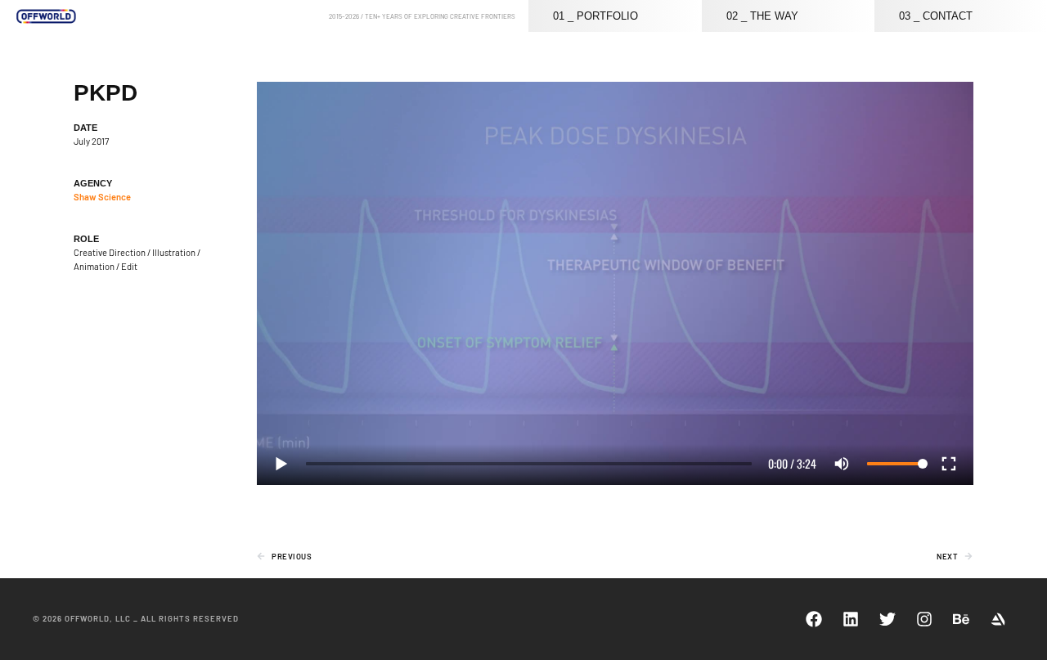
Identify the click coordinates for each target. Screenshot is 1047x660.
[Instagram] (924, 619)
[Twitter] (887, 619)
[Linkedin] (850, 619)
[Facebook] (814, 619)
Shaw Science (102, 196)
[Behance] (961, 619)
